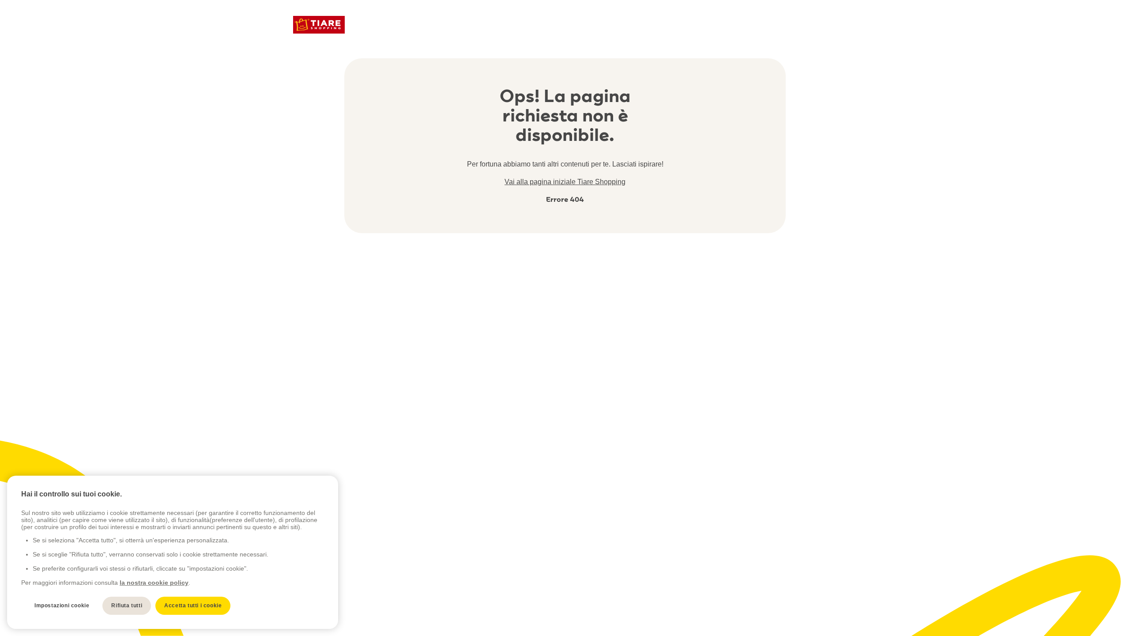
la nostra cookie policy (154, 582)
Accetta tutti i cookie (193, 605)
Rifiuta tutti (126, 605)
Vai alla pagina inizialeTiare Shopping (565, 182)
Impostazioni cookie (61, 605)
